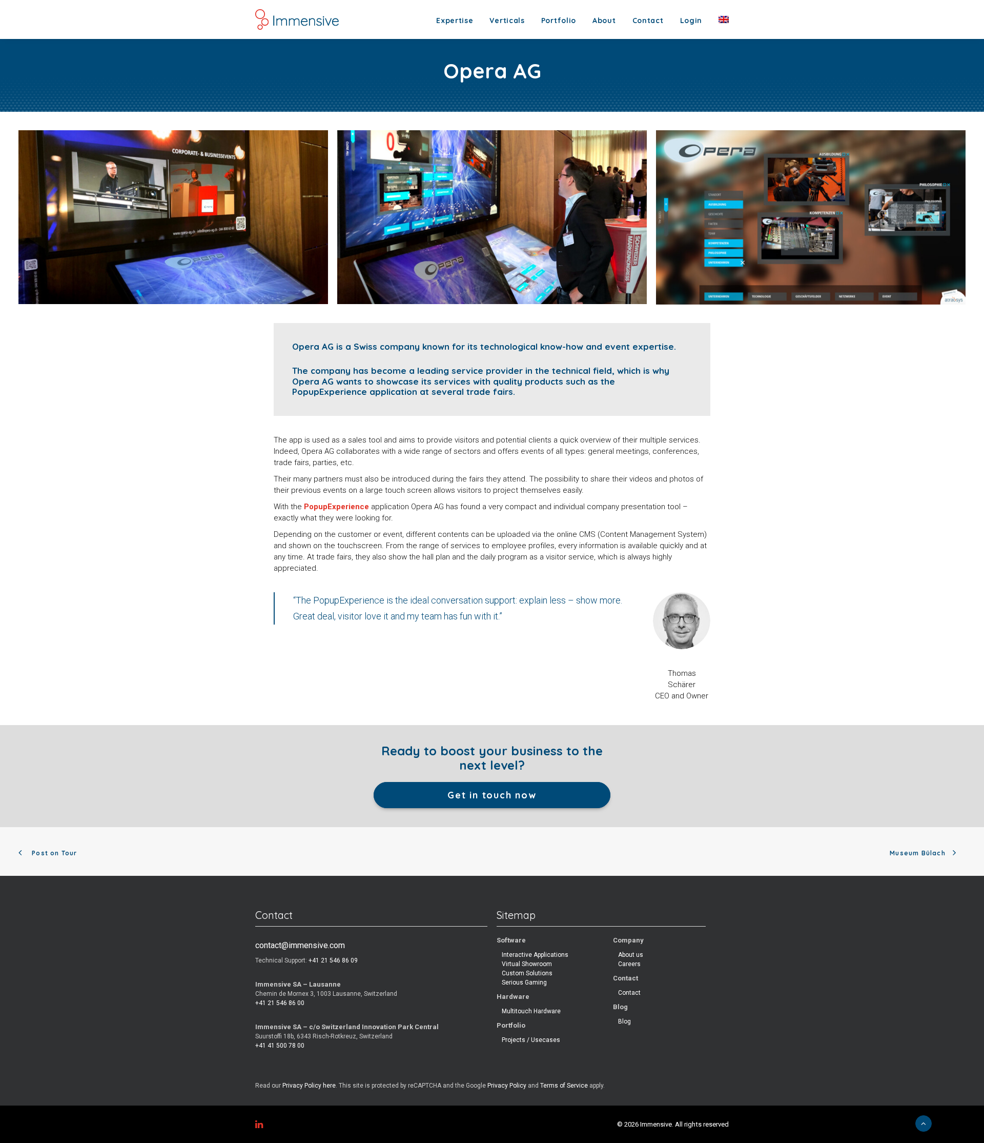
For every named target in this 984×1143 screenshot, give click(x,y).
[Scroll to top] (923, 1123)
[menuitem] (458, 20)
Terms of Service (564, 1085)
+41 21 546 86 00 (279, 1003)
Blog (624, 1021)
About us (630, 954)
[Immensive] (297, 19)
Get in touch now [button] (492, 795)
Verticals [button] (506, 20)
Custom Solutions (527, 973)
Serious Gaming (524, 982)
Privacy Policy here (309, 1085)
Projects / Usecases (531, 1040)
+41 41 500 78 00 (279, 1045)
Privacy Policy (506, 1085)
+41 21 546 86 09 (333, 960)
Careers (629, 964)
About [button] (604, 20)
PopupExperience (336, 506)
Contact (648, 20)
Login (691, 20)
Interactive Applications (535, 954)
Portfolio (558, 20)
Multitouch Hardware (531, 1011)
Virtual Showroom (527, 964)
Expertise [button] (454, 20)
